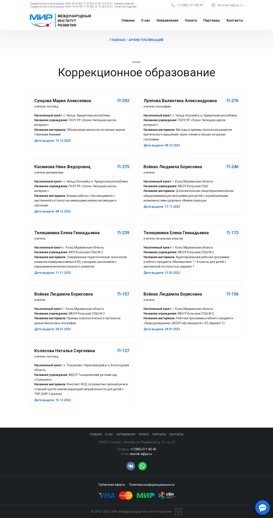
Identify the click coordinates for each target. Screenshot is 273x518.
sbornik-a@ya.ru (230, 5)
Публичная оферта (112, 484)
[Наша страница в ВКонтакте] (130, 466)
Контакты (235, 20)
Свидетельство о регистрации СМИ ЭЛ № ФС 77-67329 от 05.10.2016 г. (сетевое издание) (82, 3)
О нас (145, 20)
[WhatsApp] (142, 466)
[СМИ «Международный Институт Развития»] (60, 15)
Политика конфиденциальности (151, 484)
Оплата (191, 20)
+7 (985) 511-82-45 (190, 5)
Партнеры (211, 20)
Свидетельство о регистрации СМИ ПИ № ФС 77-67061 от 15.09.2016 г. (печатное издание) (83, 6)
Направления (167, 20)
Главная (128, 20)
